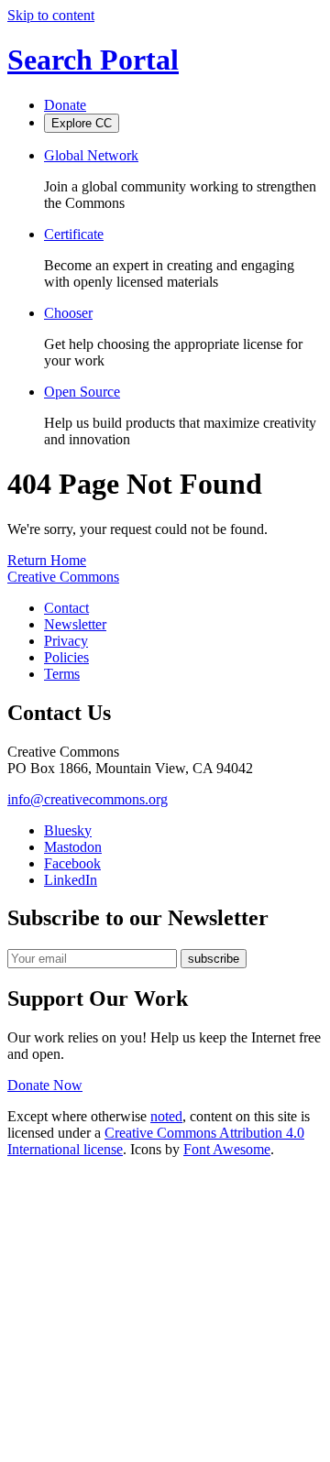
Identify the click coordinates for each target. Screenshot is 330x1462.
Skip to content (50, 15)
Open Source (82, 391)
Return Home (46, 560)
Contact (66, 608)
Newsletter (75, 624)
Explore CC (81, 123)
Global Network (91, 155)
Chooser (68, 313)
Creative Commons (63, 576)
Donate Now (44, 1085)
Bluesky (68, 830)
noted (166, 1116)
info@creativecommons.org (87, 799)
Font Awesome (226, 1149)
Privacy (66, 641)
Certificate (74, 234)
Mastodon (73, 847)
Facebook (72, 863)
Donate (65, 105)
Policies (66, 657)
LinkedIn (70, 880)
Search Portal (93, 59)
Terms (62, 674)
